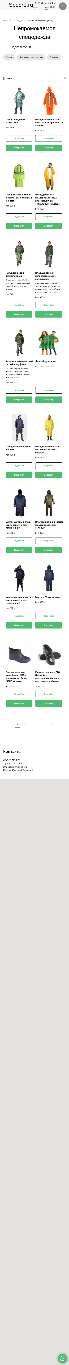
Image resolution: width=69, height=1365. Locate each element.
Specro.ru (21, 5)
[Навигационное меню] (63, 6)
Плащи (9, 57)
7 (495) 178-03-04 (12, 763)
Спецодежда (19, 21)
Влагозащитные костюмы (31, 57)
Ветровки (54, 57)
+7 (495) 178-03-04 (46, 2)
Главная (7, 21)
